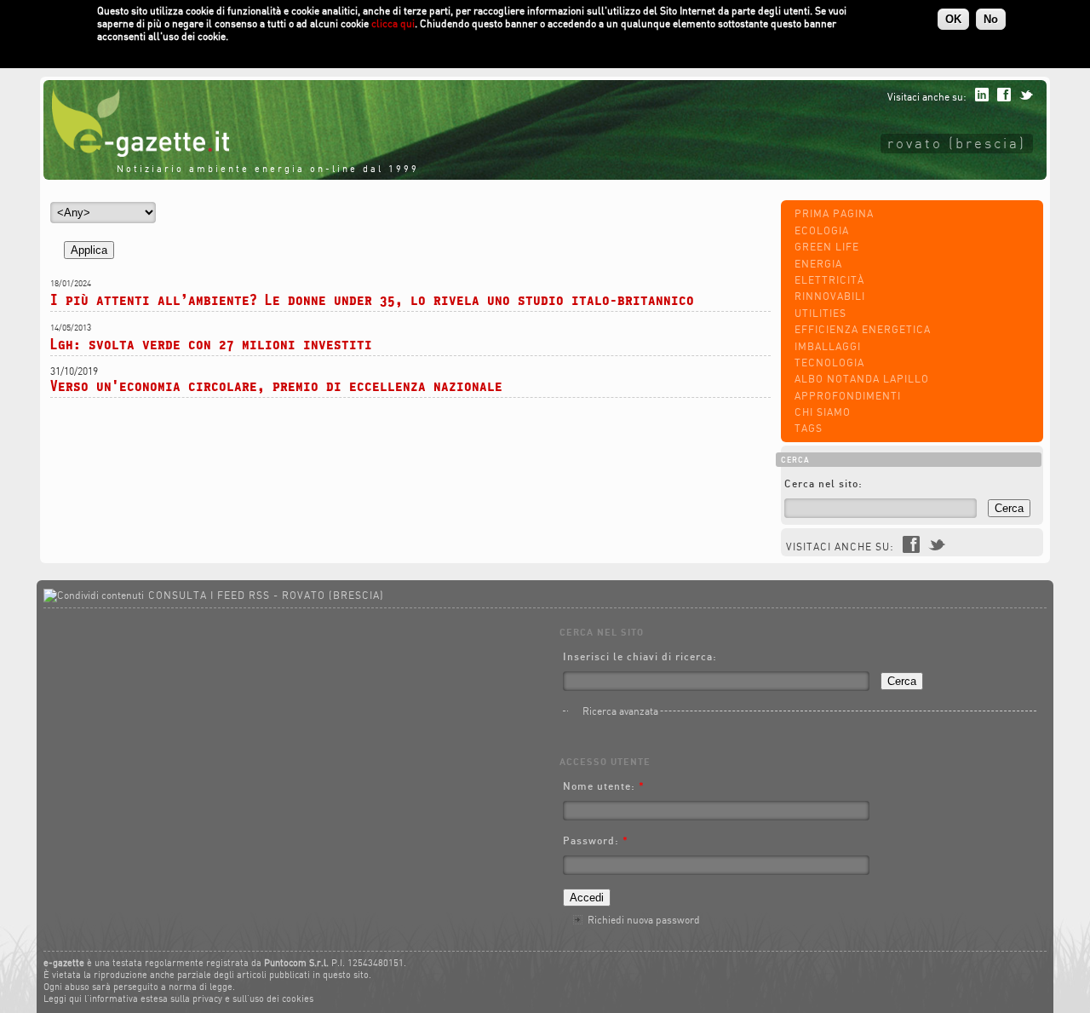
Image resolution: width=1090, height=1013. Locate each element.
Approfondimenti (848, 395)
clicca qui (393, 23)
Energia (818, 263)
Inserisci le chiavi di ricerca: (640, 656)
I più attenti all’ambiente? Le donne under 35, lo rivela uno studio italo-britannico (372, 299)
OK (953, 19)
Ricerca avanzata (620, 711)
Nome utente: (604, 786)
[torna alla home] (136, 153)
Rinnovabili (830, 296)
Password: (595, 840)
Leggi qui (62, 998)
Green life (827, 246)
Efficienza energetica (863, 329)
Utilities (820, 313)
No (991, 19)
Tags (809, 428)
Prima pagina (834, 213)
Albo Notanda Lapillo (862, 378)
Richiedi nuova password (644, 919)
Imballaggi (828, 346)
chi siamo (823, 412)
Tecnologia (829, 362)
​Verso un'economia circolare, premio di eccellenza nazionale (276, 385)
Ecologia (822, 230)
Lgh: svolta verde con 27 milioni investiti (211, 344)
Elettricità (829, 279)
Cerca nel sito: (823, 483)
